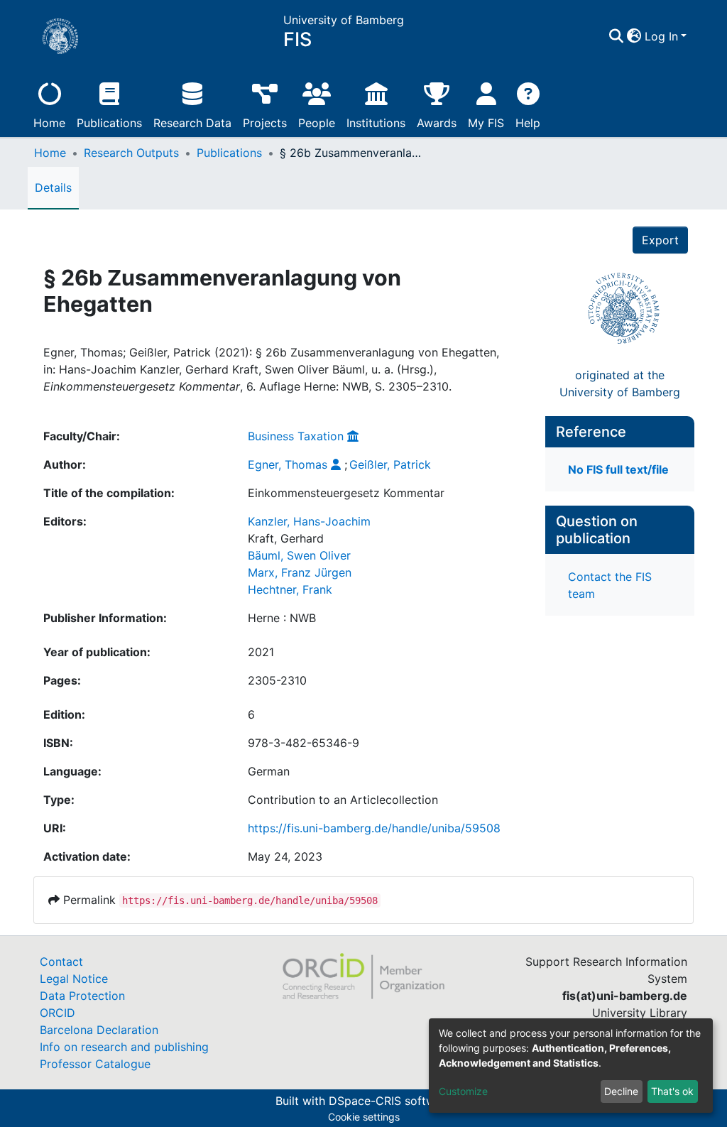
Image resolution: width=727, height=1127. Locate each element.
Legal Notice (74, 978)
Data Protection (82, 996)
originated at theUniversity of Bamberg (619, 383)
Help (527, 123)
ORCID (57, 1013)
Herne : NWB (282, 618)
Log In (661, 36)
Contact (61, 961)
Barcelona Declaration (99, 1030)
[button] (634, 36)
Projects (265, 123)
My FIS (486, 123)
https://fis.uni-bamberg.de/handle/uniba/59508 (374, 828)
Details (53, 187)
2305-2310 (277, 680)
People (316, 123)
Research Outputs (131, 153)
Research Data (192, 123)
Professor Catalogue (95, 1064)
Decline (621, 1091)
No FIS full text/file (618, 469)
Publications (109, 123)
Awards (437, 123)
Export (660, 240)
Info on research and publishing (124, 1047)
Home (49, 123)
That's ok (672, 1091)
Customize (463, 1091)
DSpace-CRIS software (390, 1101)
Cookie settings (364, 1117)
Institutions (375, 123)
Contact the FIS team (610, 585)
